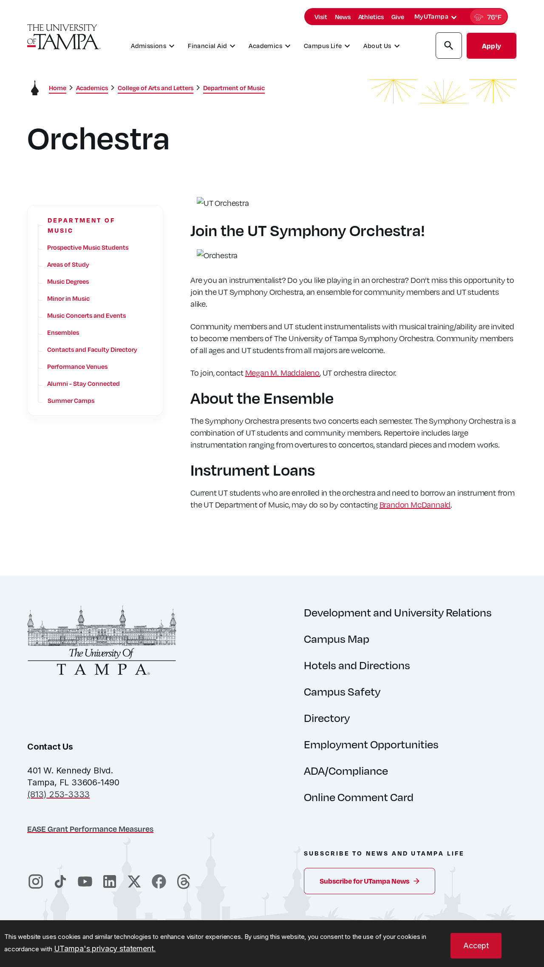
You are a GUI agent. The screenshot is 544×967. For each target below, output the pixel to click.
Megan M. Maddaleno (282, 372)
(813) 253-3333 (58, 794)
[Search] (449, 46)
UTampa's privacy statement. (105, 948)
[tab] (453, 17)
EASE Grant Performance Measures (90, 828)
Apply (491, 45)
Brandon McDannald (415, 504)
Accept (476, 945)
